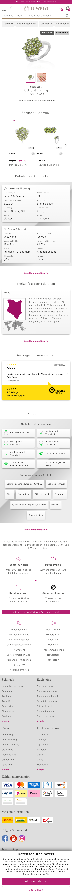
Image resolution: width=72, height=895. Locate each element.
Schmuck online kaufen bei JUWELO (24, 484)
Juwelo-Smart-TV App (19, 655)
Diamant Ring (9, 754)
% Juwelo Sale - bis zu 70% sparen (29, 504)
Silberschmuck (42, 494)
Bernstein (42, 749)
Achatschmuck (45, 686)
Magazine (53, 645)
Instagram (22, 838)
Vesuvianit (10, 237)
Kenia (40, 259)
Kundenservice (19, 629)
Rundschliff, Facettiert (17, 252)
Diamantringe (9, 711)
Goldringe (7, 716)
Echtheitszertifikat (19, 634)
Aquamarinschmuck (48, 696)
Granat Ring (8, 759)
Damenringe (23, 494)
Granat (40, 759)
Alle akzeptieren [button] (36, 881)
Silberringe (60, 494)
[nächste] (65, 145)
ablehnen (25, 869)
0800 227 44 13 (18, 601)
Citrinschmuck (45, 706)
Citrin (40, 754)
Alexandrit (42, 734)
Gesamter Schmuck (12, 686)
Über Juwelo (53, 629)
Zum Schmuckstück (34, 273)
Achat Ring (8, 734)
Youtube (13, 838)
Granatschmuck (45, 716)
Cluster (8, 219)
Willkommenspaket (18, 639)
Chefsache (43, 219)
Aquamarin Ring (10, 744)
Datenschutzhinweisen (34, 874)
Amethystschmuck (47, 691)
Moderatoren (53, 634)
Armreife (6, 701)
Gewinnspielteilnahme (19, 645)
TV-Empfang (18, 650)
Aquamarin (43, 744)
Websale (55, 504)
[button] (4, 8)
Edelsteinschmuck (26, 23)
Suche (67, 15)
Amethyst (42, 739)
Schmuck (8, 23)
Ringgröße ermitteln (19, 670)
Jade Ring (7, 764)
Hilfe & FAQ (19, 665)
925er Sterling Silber (16, 211)
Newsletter (53, 655)
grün (6, 259)
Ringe (9, 494)
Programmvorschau (53, 650)
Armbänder (8, 696)
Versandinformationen (19, 660)
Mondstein (42, 764)
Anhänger (7, 691)
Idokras (41, 237)
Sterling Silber (45, 204)
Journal (52, 660)
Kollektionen (62, 23)
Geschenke (46, 23)
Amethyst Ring (10, 739)
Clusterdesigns (36, 515)
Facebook (5, 838)
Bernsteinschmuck (47, 701)
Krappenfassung (46, 252)
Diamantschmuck (46, 711)
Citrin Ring (7, 749)
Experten (53, 639)
